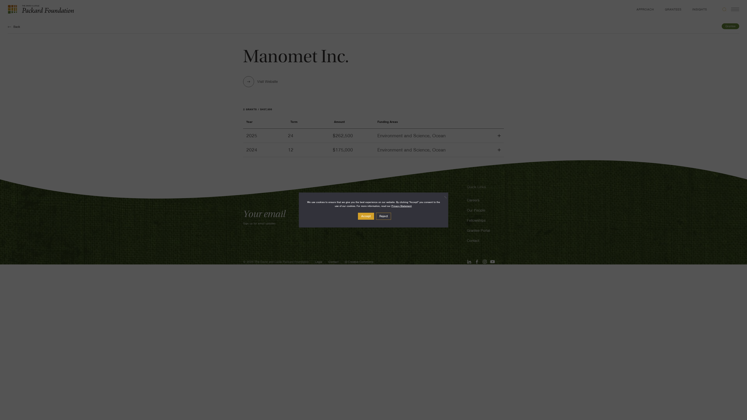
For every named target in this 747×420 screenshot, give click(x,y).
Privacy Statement (401, 206)
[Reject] (443, 197)
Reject (383, 216)
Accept (366, 216)
